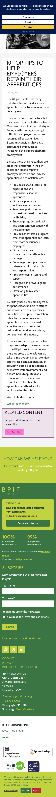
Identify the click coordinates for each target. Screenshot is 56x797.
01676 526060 (13, 701)
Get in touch (11, 466)
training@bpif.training (18, 696)
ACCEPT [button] (25, 790)
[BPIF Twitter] (13, 650)
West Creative (25, 709)
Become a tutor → (28, 523)
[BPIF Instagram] (5, 650)
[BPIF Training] (11, 493)
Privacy (7, 663)
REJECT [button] (36, 790)
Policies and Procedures (20, 667)
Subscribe (14, 432)
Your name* (9, 585)
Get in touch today (18, 404)
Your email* (9, 598)
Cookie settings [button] (11, 790)
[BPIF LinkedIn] (21, 650)
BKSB (5, 737)
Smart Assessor (13, 731)
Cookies (8, 658)
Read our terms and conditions (21, 638)
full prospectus (24, 559)
